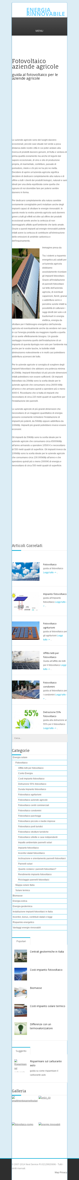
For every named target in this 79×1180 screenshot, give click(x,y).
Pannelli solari (25, 863)
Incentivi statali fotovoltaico (31, 853)
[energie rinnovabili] (50, 1133)
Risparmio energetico (23, 922)
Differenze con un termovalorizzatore (41, 1026)
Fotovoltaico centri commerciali (33, 805)
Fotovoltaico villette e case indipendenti (38, 837)
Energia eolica (20, 901)
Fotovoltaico (50, 564)
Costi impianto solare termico (47, 1006)
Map (57, 1172)
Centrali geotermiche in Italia (47, 951)
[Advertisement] (39, 49)
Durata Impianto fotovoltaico (32, 789)
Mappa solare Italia (25, 885)
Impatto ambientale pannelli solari (35, 842)
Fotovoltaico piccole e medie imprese (36, 821)
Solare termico (22, 890)
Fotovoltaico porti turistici (30, 826)
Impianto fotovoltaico (55, 594)
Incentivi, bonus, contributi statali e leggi (32, 917)
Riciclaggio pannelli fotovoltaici (33, 879)
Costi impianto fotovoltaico (31, 778)
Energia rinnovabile (45, 12)
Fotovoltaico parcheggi (29, 816)
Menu (39, 30)
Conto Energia (25, 773)
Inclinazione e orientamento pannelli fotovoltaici (42, 858)
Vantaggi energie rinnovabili (27, 927)
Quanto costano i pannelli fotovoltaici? (37, 869)
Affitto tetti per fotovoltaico (31, 768)
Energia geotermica (22, 906)
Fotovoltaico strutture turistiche (33, 832)
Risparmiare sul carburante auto (46, 1063)
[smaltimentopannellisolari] (23, 1107)
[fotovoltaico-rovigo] (23, 1133)
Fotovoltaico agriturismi (29, 794)
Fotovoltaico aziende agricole (33, 800)
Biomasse (18, 895)
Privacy (63, 1172)
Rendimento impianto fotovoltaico (35, 874)
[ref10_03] (50, 1107)
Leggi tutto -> (50, 572)
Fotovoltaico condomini (29, 810)
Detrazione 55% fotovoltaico (32, 784)
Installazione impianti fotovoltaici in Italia (33, 911)
